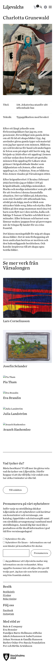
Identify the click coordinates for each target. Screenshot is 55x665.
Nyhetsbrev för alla (15, 539)
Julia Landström (15, 414)
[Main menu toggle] (50, 7)
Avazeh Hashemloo (17, 429)
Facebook (8, 610)
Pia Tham (10, 382)
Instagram (8, 614)
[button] (41, 7)
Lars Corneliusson (16, 321)
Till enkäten (15, 490)
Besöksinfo (9, 591)
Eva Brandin (12, 398)
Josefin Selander (15, 366)
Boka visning (9, 598)
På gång (7, 595)
